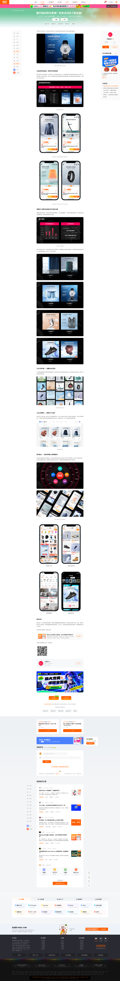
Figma (55, 971)
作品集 (82, 971)
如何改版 (37, 972)
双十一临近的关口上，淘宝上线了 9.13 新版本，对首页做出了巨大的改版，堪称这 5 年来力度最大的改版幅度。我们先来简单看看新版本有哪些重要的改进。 (53, 840)
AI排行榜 (62, 943)
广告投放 (81, 940)
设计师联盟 (13, 974)
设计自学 (97, 972)
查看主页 (115, 47)
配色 (34, 972)
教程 (80, 790)
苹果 (87, 971)
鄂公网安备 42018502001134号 (73, 978)
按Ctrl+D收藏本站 (92, 929)
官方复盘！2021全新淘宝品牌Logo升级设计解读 (51, 820)
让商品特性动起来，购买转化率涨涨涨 (110, 86)
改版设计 (52, 843)
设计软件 (41, 972)
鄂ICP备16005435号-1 (65, 978)
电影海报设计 (70, 974)
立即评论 (57, 773)
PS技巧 (82, 972)
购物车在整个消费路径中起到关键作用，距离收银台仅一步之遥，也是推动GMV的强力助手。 (53, 808)
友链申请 (81, 945)
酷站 (84, 971)
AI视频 (62, 947)
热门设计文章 (35, 971)
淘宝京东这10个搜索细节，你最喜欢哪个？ (50, 790)
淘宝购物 (61, 23)
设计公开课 (64, 972)
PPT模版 (106, 971)
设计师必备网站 (59, 972)
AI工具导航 (94, 974)
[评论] (62, 757)
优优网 (103, 972)
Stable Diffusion (26, 971)
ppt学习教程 (73, 972)
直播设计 (48, 971)
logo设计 (54, 826)
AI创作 (79, 851)
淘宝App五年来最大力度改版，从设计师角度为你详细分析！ (53, 835)
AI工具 (62, 940)
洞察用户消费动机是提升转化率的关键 (110, 88)
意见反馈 (81, 947)
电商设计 (68, 23)
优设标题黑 (78, 971)
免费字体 (74, 971)
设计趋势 (82, 974)
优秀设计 (26, 974)
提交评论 (47, 761)
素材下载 (99, 971)
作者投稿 (81, 943)
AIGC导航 (17, 971)
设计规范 (89, 971)
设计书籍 (54, 972)
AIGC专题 (43, 940)
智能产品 (54, 23)
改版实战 (46, 843)
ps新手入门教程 (45, 974)
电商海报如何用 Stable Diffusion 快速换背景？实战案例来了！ (53, 852)
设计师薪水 (93, 972)
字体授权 (81, 948)
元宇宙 (45, 971)
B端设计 (52, 971)
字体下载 (17, 972)
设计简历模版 (65, 974)
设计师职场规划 (60, 974)
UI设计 (46, 797)
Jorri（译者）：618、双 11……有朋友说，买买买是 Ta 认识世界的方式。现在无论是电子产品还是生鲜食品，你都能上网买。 (53, 793)
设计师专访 (31, 972)
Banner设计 (75, 974)
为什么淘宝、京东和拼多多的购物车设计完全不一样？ (52, 805)
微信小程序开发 (21, 972)
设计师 (41, 74)
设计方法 (102, 974)
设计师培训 (68, 972)
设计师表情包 (87, 974)
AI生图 (62, 948)
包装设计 (63, 971)
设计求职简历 (54, 974)
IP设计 (42, 971)
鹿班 (74, 23)
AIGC (105, 77)
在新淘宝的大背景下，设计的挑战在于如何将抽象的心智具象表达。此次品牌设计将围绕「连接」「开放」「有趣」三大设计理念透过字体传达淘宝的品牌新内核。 (53, 824)
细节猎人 (43, 948)
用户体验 (67, 971)
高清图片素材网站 (95, 971)
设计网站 (17, 974)
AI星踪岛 (43, 942)
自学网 (38, 974)
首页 (13, 10)
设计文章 (17, 10)
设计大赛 (70, 971)
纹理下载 (13, 972)
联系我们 (81, 942)
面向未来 (105, 96)
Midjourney (21, 971)
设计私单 (89, 972)
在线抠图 (41, 974)
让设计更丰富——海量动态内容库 (109, 90)
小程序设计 (26, 972)
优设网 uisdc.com (19, 927)
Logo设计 (79, 819)
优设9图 (43, 947)
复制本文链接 (48, 704)
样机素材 (44, 972)
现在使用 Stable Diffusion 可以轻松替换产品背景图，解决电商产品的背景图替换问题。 (53, 856)
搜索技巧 (51, 797)
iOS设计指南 (78, 972)
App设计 (79, 974)
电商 (21, 10)
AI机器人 (62, 942)
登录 (110, 6)
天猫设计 (51, 16)
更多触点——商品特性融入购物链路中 (110, 94)
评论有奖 (64, 16)
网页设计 (39, 971)
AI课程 (62, 945)
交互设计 (79, 805)
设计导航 (43, 943)
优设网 (100, 972)
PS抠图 (103, 971)
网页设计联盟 (22, 974)
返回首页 (104, 929)
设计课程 (43, 945)
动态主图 (47, 23)
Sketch (48, 972)
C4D (57, 971)
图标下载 (50, 974)
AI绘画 (50, 859)
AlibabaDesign (47, 826)
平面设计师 (34, 974)
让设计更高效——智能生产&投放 (109, 92)
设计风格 (98, 974)
